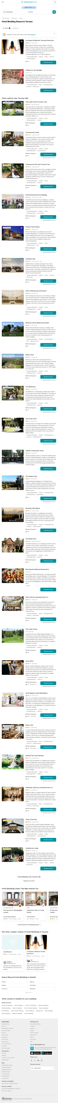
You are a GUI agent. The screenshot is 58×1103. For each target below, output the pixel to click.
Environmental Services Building (36, 195)
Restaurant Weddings (43, 1005)
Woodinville (33, 985)
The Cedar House (31, 629)
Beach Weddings (49, 1010)
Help (31, 1041)
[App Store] (35, 1054)
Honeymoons (5, 1078)
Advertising (4, 1037)
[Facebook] (31, 1060)
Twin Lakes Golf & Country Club (36, 102)
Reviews (4, 1055)
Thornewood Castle (32, 132)
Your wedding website (35, 1024)
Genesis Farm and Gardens (35, 756)
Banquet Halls (39, 1010)
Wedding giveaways (6, 1069)
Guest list (32, 1028)
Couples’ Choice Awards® (8, 1057)
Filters (7, 28)
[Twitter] (35, 1060)
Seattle (21, 18)
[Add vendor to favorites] (21, 41)
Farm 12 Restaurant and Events (36, 291)
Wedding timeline (6, 1071)
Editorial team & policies (7, 1028)
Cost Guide (33, 1039)
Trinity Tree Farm (31, 819)
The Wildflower (31, 387)
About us (4, 1026)
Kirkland (4, 985)
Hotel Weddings (6, 18)
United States (37, 1068)
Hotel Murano (7, 952)
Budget (32, 1030)
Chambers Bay (30, 259)
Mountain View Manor (33, 508)
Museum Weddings (43, 1008)
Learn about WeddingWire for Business (11, 1088)
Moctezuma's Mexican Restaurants (37, 569)
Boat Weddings (5, 1010)
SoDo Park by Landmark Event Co (37, 597)
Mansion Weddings (17, 1008)
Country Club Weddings (30, 1005)
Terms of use (5, 1039)
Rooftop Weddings (6, 1008)
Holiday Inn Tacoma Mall (34, 70)
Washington (14, 18)
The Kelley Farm (31, 539)
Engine (32, 1037)
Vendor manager (34, 1032)
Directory (4, 1053)
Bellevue (32, 982)
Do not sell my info (6, 1043)
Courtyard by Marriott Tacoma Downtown (40, 40)
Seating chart (33, 1035)
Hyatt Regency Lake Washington (37, 693)
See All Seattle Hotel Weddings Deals (28, 924)
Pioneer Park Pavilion (33, 227)
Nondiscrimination (6, 1030)
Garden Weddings (6, 1013)
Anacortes (4, 988)
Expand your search (29, 881)
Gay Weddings (5, 1060)
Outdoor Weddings (28, 1013)
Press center (5, 1035)
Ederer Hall (29, 725)
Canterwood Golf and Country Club (38, 164)
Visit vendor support (6, 1090)
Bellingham (32, 988)
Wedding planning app (7, 1065)
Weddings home (6, 1024)
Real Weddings (5, 1076)
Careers (4, 1032)
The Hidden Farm (31, 476)
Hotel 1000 (29, 661)
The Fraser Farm (31, 419)
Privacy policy (5, 1041)
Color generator (6, 1074)
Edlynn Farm (30, 355)
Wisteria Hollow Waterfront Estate (37, 323)
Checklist (32, 1026)
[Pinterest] (38, 1060)
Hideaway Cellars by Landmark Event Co (39, 787)
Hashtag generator (6, 1067)
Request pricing (48, 62)
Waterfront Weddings (17, 1013)
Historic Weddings (30, 1010)
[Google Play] (46, 1054)
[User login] (55, 2)
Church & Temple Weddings (30, 1008)
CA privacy (4, 1046)
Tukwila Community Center (35, 451)
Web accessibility (6, 1048)
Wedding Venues (6, 1002)
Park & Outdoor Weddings (17, 1010)
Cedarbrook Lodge (32, 848)
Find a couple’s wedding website (10, 1083)
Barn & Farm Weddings (7, 1005)
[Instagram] (41, 1060)
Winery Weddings (19, 1005)
